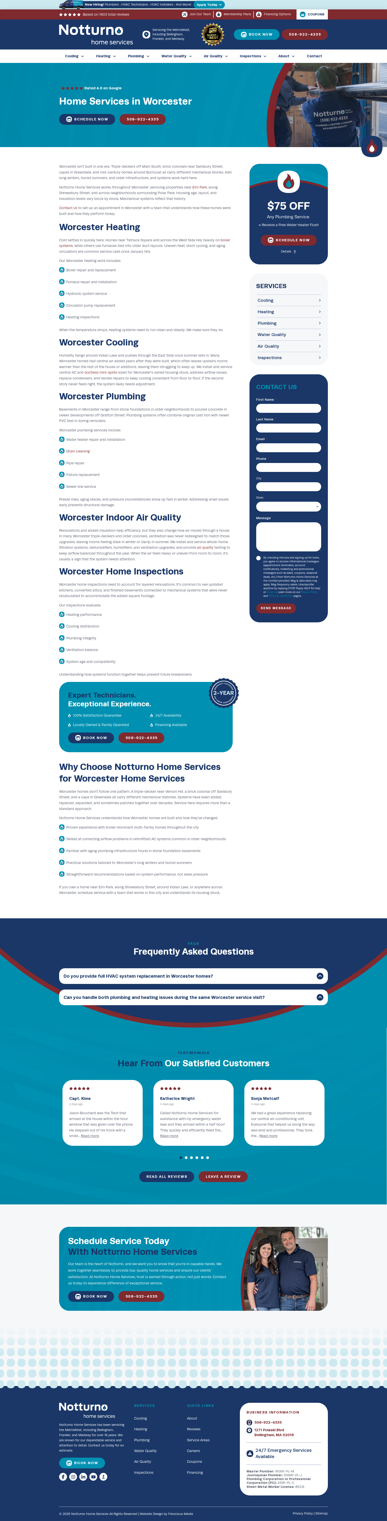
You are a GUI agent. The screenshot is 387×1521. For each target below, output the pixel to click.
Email (261, 439)
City (258, 478)
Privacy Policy (309, 592)
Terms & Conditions (281, 596)
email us (272, 592)
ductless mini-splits (100, 373)
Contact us (68, 208)
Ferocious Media (180, 1514)
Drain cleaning (78, 451)
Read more (260, 1136)
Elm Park (199, 187)
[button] (288, 251)
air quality (205, 548)
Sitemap (321, 1513)
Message (263, 518)
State (259, 497)
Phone (262, 459)
